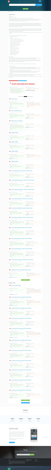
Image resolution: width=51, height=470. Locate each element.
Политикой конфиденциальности (11, 467)
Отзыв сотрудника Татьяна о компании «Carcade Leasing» (22, 259)
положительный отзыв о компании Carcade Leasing (21, 297)
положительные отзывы (30, 96)
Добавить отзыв (25, 400)
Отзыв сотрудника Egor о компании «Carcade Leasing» (21, 238)
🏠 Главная (9, 11)
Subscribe (32, 454)
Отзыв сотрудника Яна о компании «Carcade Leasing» (21, 227)
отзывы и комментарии (38, 6)
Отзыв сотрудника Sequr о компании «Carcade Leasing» (21, 170)
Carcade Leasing (14, 98)
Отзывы (20, 1)
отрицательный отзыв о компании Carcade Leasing (21, 269)
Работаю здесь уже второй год (17, 120)
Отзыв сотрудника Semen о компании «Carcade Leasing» (22, 208)
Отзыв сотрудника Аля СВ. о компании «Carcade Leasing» (22, 217)
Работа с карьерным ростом (16, 110)
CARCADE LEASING (14, 132)
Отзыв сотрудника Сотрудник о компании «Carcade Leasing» (22, 180)
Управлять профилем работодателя (22, 80)
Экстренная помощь (24, 1)
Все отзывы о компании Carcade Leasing (13, 80)
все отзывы (25, 96)
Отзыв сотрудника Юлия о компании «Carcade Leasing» (21, 248)
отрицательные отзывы (20, 96)
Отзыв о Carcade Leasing (16, 285)
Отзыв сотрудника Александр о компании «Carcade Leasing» (22, 189)
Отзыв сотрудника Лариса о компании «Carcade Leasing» (22, 198)
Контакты (28, 1)
